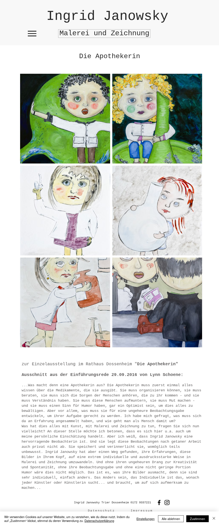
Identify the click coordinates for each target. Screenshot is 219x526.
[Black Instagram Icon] (167, 502)
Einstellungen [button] (145, 519)
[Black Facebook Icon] (159, 502)
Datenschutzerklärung (99, 521)
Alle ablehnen (171, 519)
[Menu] (32, 33)
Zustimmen (197, 519)
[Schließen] (213, 519)
